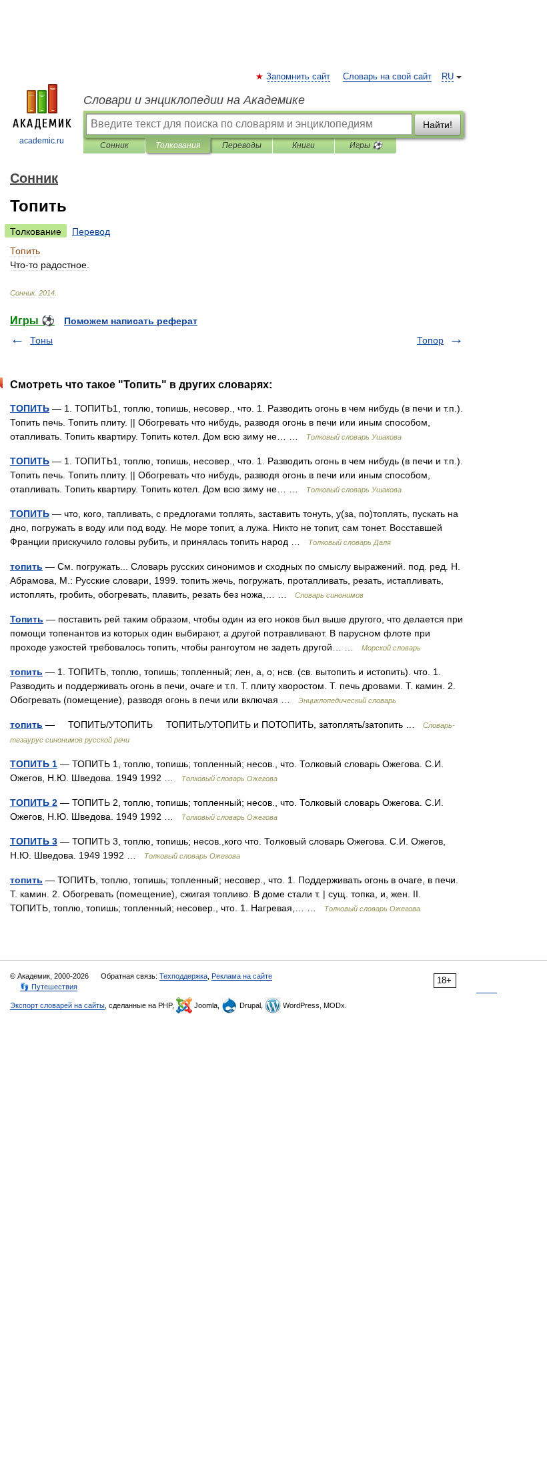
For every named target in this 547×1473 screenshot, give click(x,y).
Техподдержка (183, 976)
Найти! (437, 124)
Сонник (114, 145)
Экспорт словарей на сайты (57, 1005)
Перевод (91, 231)
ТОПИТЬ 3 (33, 841)
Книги (303, 145)
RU (448, 76)
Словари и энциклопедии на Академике (194, 100)
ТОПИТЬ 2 (33, 802)
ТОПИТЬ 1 (33, 764)
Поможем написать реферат (130, 321)
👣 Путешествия (48, 987)
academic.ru (41, 140)
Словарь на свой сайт (387, 76)
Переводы (241, 145)
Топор (430, 340)
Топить (26, 619)
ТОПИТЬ (29, 408)
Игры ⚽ (366, 145)
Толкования (177, 145)
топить (26, 566)
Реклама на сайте (241, 976)
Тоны (41, 340)
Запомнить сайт (298, 76)
